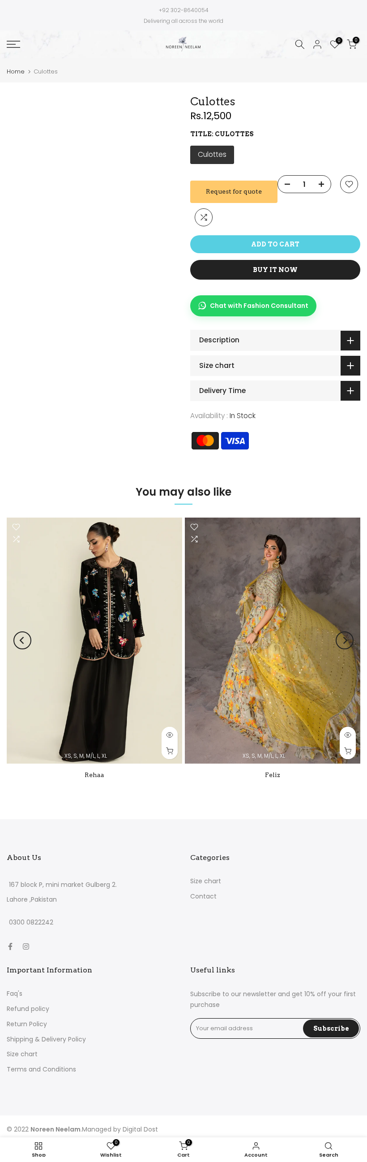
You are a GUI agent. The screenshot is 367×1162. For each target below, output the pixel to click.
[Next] (345, 640)
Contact (203, 896)
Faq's (14, 993)
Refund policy (28, 1008)
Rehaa (94, 774)
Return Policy (27, 1023)
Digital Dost (140, 1129)
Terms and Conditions (41, 1069)
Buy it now (275, 269)
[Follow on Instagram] (26, 946)
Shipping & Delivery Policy (46, 1039)
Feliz (272, 774)
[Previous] (22, 640)
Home (16, 71)
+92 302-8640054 (184, 10)
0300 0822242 (31, 922)
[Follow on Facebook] (10, 946)
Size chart (205, 881)
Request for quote (234, 191)
